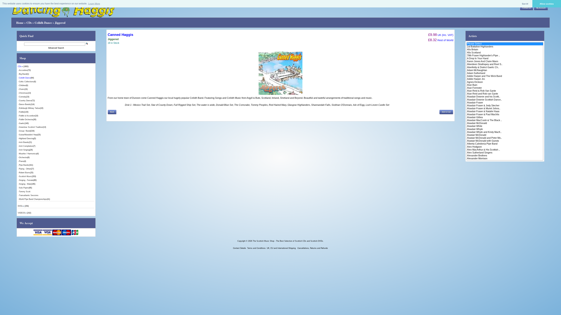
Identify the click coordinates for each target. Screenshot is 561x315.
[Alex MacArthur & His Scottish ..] (505, 149)
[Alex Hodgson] (505, 147)
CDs (29, 23)
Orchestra (23, 157)
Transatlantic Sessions (28, 195)
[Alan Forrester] (505, 88)
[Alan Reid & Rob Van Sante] (505, 91)
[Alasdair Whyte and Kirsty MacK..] (505, 132)
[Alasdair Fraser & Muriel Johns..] (505, 108)
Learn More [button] (94, 3)
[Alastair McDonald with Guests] (505, 141)
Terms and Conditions (256, 248)
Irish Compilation (26, 146)
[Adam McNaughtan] (505, 70)
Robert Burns (24, 173)
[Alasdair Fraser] (505, 102)
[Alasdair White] (505, 126)
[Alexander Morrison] (505, 158)
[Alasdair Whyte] (505, 129)
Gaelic (21, 123)
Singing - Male (25, 184)
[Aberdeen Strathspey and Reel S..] (505, 64)
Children (22, 85)
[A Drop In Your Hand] (505, 58)
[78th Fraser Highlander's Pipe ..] (505, 55)
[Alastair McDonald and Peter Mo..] (505, 138)
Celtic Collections (26, 81)
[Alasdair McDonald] (505, 123)
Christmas (23, 93)
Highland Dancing (26, 138)
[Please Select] (505, 43)
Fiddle (21, 112)
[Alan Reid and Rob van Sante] (505, 93)
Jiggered (60, 23)
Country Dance (25, 100)
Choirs (21, 89)
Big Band (23, 74)
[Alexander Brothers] (505, 155)
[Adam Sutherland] (505, 73)
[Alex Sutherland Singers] (505, 152)
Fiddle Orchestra (26, 119)
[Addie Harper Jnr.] (505, 79)
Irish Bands (24, 142)
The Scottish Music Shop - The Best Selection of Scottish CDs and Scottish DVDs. (288, 241)
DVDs (20, 206)
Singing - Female (26, 180)
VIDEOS (22, 213)
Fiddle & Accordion (27, 116)
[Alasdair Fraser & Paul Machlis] (505, 114)
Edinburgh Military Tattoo (29, 108)
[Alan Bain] (505, 85)
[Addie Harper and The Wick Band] (505, 76)
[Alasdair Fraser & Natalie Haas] (505, 111)
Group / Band (24, 131)
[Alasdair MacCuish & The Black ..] (505, 120)
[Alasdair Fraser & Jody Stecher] (505, 105)
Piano (21, 161)
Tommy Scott (24, 191)
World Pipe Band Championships (33, 199)
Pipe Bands (24, 165)
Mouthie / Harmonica (28, 154)
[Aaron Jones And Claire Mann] (505, 61)
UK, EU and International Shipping (281, 248)
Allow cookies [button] (547, 4)
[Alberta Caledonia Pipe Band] (505, 143)
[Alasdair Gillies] (505, 117)
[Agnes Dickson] (505, 82)
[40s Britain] (505, 49)
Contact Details (239, 248)
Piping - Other (25, 169)
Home (20, 23)
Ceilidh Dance (43, 23)
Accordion (23, 70)
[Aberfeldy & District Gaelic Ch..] (505, 67)
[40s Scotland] (505, 52)
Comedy (22, 97)
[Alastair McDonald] (505, 135)
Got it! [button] (525, 4)
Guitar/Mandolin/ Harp (28, 135)
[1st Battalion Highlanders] (505, 46)
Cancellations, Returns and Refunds (312, 248)
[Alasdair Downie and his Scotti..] (505, 96)
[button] (526, 8)
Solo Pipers (24, 188)
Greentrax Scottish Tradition (31, 127)
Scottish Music (25, 176)
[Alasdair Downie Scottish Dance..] (505, 99)
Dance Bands (24, 104)
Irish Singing (24, 150)
